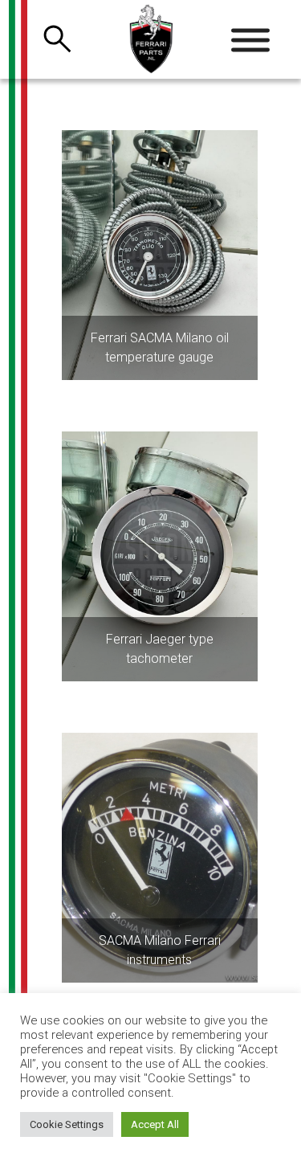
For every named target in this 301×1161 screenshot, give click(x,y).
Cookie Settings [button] (67, 1124)
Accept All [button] (155, 1124)
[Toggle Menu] (250, 39)
